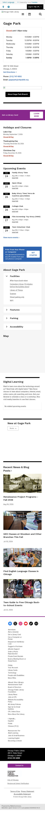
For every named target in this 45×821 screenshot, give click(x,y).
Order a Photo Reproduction (13, 653)
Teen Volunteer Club (21, 227)
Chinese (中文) (13, 726)
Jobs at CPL (12, 697)
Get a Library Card (14, 634)
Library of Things (16, 290)
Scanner (13, 294)
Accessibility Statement (22, 794)
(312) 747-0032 (15, 76)
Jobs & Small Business (16, 736)
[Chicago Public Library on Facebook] (10, 623)
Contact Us (19, 765)
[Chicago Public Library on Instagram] (20, 623)
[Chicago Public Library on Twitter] (15, 623)
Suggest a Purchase (15, 646)
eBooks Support (14, 649)
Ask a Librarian (13, 632)
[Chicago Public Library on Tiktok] (31, 623)
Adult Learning (13, 733)
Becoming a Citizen (15, 741)
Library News (12, 694)
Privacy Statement (27, 791)
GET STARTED (33, 254)
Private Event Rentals (15, 656)
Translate (34, 2)
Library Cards (12, 670)
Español (11, 721)
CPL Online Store (14, 712)
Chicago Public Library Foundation (16, 691)
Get (10, 72)
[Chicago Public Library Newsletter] (36, 623)
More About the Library (16, 714)
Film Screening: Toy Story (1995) (26, 217)
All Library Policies (14, 704)
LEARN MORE (36, 115)
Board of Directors (14, 687)
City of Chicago (13, 780)
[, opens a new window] (14, 776)
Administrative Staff (15, 685)
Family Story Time (20, 173)
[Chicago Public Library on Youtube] (26, 623)
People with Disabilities (16, 675)
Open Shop (17, 183)
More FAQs (12, 678)
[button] (3, 6)
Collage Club (17, 206)
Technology (12, 673)
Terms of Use (15, 791)
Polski (10, 724)
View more (10, 237)
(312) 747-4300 (14, 758)
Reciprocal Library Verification (18, 783)
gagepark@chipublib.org (19, 80)
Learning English (14, 738)
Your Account (13, 668)
